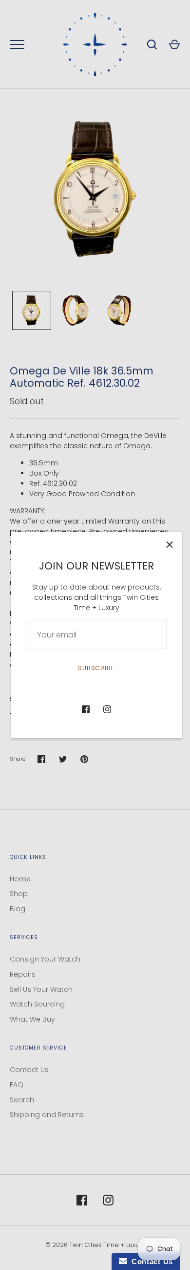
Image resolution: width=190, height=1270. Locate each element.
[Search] (152, 44)
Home (20, 879)
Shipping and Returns (47, 1114)
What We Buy (32, 1019)
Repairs (23, 974)
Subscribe (96, 668)
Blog (17, 909)
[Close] (169, 544)
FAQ (16, 1085)
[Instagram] (107, 709)
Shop (19, 893)
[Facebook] (85, 709)
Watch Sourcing (37, 1004)
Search (22, 1100)
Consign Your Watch (45, 959)
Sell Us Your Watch (41, 989)
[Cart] (174, 44)
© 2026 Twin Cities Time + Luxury (95, 1245)
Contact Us (29, 1069)
